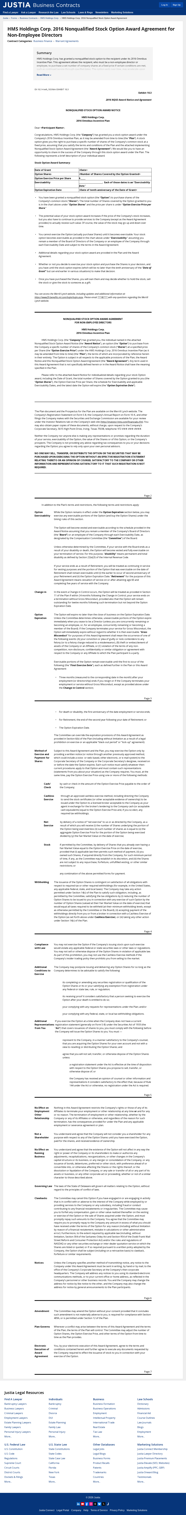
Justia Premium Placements (152, 1458)
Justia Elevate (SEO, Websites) (153, 1463)
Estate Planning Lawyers (17, 1422)
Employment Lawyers (16, 1417)
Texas (52, 1477)
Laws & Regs (85, 12)
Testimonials (144, 1477)
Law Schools (68, 12)
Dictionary (143, 1403)
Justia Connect (46, 1510)
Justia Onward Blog (147, 1472)
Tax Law (97, 1431)
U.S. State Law (58, 1444)
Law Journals (144, 1422)
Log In (164, 5)
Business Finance (42, 41)
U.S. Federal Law (14, 1444)
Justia (5, 18)
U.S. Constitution (13, 1449)
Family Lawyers (12, 1427)
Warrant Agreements (67, 41)
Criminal (53, 1408)
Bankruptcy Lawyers (15, 1403)
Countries (98, 1477)
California (54, 1463)
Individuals (55, 1399)
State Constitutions (59, 1449)
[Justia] (17, 4)
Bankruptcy (55, 1403)
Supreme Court (12, 1463)
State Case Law (57, 1458)
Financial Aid (144, 1413)
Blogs (140, 1427)
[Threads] (95, 1504)
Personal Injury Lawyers (17, 1431)
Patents (97, 1467)
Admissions (143, 1408)
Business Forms (101, 1458)
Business (98, 1399)
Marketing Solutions (122, 12)
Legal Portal (63, 1510)
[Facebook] (86, 1504)
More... (8, 1436)
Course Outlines (146, 1417)
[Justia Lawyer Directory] (108, 1504)
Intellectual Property (104, 1417)
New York (54, 1472)
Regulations (10, 1458)
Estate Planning (57, 1422)
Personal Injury (57, 1431)
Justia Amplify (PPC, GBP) (150, 1467)
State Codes (55, 1453)
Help (85, 1510)
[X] (103, 1504)
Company (76, 1510)
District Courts (12, 1472)
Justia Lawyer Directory (150, 1453)
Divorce (53, 1413)
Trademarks (99, 1472)
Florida (52, 1467)
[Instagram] (91, 1504)
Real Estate (99, 1427)
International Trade (104, 1422)
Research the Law (48, 12)
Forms (14, 18)
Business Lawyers (14, 1408)
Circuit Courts (11, 1467)
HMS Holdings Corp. (49, 18)
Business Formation (104, 1403)
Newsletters (101, 12)
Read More (43, 74)
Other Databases (104, 1444)
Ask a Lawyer (28, 12)
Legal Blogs (99, 1453)
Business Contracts (28, 18)
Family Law (54, 1427)
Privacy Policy (117, 1510)
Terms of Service (99, 1510)
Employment (100, 1413)
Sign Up (177, 5)
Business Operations (104, 1408)
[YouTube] (82, 1504)
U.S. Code (9, 1453)
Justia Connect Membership (152, 1449)
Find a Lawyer (10, 12)
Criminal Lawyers (13, 1413)
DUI (51, 1417)
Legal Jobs (98, 1449)
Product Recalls (101, 1463)
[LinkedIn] (78, 1504)
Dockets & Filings (13, 1477)
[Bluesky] (99, 1504)
